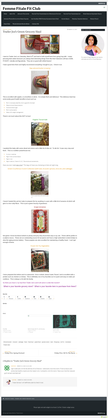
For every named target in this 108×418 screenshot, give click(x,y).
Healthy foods (7, 29)
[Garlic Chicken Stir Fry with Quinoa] (39, 321)
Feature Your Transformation (71, 14)
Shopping (56, 342)
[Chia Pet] (14, 321)
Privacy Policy (94, 19)
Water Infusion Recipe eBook (21, 24)
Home (5, 14)
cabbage (21, 342)
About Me (12, 14)
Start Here (7, 24)
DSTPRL (14, 379)
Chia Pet (5, 329)
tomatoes (68, 342)
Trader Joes (7, 344)
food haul (30, 342)
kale (52, 342)
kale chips (19, 165)
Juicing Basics (65, 19)
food (25, 342)
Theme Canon (19, 413)
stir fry (62, 342)
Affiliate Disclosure (23, 14)
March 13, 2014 (73, 29)
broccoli (15, 342)
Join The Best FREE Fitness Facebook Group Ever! (45, 19)
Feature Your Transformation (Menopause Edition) (46, 14)
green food (38, 342)
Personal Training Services (80, 19)
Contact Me (35, 24)
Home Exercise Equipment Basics (92, 14)
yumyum (13, 366)
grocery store (45, 342)
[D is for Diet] (64, 321)
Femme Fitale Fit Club (21, 8)
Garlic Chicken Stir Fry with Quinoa (36, 329)
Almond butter (8, 342)
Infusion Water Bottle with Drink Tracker (16, 19)
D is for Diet (56, 329)
